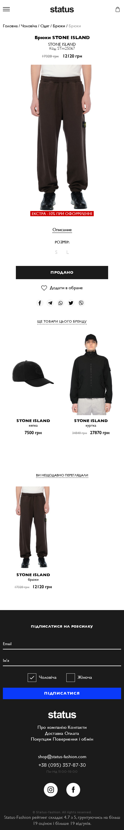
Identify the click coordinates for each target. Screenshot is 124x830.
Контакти (77, 727)
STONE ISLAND (62, 44)
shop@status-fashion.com (62, 756)
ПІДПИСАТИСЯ (62, 693)
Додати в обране (66, 287)
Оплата (72, 733)
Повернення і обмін (73, 739)
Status (62, 9)
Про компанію (52, 727)
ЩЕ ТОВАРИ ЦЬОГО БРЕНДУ (62, 321)
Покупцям (41, 739)
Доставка (54, 733)
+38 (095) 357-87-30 (62, 765)
